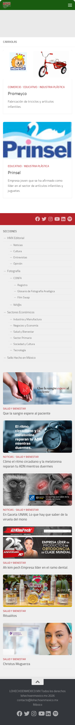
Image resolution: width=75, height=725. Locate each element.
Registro (22, 285)
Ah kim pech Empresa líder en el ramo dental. (35, 567)
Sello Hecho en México (21, 358)
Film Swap (23, 297)
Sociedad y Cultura (24, 344)
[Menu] (70, 5)
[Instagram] (50, 219)
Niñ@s (17, 305)
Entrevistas (20, 257)
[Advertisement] (39, 19)
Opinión (17, 263)
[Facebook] (37, 219)
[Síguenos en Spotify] (69, 219)
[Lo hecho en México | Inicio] (10, 5)
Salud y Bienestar (23, 331)
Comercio (14, 87)
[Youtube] (56, 219)
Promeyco (17, 93)
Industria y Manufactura (27, 319)
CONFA (17, 278)
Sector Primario (22, 338)
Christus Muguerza (16, 664)
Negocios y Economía (25, 325)
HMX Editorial (15, 238)
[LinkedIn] (63, 219)
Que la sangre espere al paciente (26, 413)
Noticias (18, 245)
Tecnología (19, 350)
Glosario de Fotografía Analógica (36, 291)
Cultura (17, 251)
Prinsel (14, 172)
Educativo (30, 87)
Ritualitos (10, 616)
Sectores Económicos (20, 312)
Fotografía (13, 271)
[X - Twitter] (44, 219)
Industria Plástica (52, 87)
